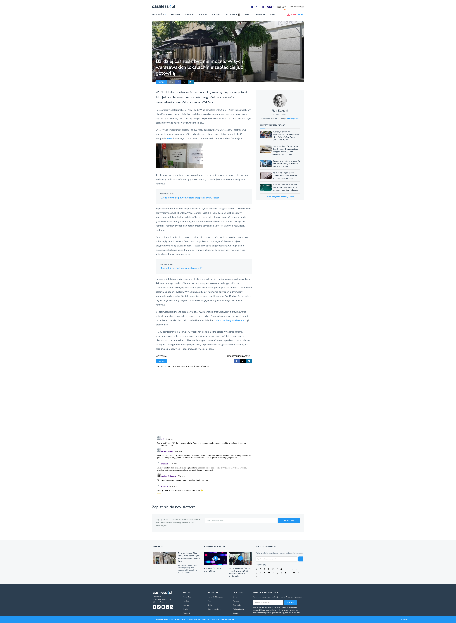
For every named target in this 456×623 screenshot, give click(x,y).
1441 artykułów (293, 119)
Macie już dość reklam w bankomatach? (181, 268)
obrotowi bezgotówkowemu (230, 320)
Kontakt (236, 613)
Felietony (175, 14)
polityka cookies (227, 619)
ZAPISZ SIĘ (289, 520)
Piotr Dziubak (167, 53)
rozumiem (405, 619)
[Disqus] (204, 401)
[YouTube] (163, 607)
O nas (272, 14)
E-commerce (231, 14)
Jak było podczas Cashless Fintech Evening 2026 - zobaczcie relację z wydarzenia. (240, 572)
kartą (169, 138)
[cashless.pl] (163, 7)
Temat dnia (187, 597)
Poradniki (216, 14)
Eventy (248, 14)
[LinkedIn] (167, 607)
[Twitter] (159, 607)
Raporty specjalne (214, 609)
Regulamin (237, 605)
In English (261, 14)
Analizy (185, 609)
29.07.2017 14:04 (167, 54)
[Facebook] (154, 607)
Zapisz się (290, 603)
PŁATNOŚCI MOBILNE (180, 366)
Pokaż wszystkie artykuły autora (280, 196)
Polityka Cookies (239, 609)
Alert (209, 601)
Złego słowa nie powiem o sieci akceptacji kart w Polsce (189, 198)
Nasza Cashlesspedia (215, 597)
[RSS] (171, 607)
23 (172, 82)
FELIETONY (161, 82)
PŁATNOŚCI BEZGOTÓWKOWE (198, 366)
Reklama (236, 601)
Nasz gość (189, 14)
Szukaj (210, 605)
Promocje (158, 546)
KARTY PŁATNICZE (166, 366)
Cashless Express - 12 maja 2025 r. (214, 569)
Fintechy (203, 14)
